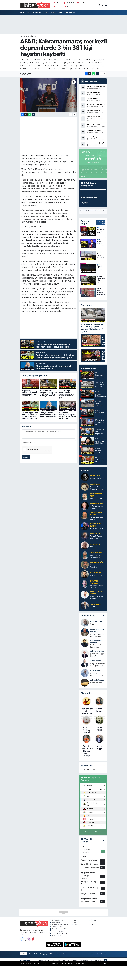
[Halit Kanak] (85, 673)
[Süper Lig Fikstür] (104, 840)
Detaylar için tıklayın (93, 832)
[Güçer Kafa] (85, 545)
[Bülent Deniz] (85, 477)
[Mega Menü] (106, 5)
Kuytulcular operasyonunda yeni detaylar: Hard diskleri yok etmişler (67, 415)
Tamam (105, 963)
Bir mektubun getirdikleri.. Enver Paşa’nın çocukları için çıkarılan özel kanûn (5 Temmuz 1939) (97, 674)
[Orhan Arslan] (85, 623)
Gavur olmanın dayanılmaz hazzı (97, 684)
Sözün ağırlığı (95, 624)
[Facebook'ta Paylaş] (86, 74)
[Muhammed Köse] (85, 564)
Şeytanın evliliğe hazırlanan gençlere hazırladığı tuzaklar (97, 646)
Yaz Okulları (94, 607)
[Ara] (99, 5)
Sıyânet (93, 547)
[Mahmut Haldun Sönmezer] (85, 632)
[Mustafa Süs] (85, 536)
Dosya (69, 7)
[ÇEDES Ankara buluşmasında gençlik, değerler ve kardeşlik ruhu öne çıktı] (67, 384)
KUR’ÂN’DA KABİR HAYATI (97, 655)
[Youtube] (32, 939)
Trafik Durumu (57, 927)
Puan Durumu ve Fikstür (60, 929)
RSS (24, 954)
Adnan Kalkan (96, 553)
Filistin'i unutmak (96, 499)
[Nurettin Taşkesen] (85, 584)
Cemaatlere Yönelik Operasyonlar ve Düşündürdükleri (96, 566)
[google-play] (72, 944)
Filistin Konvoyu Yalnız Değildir (96, 556)
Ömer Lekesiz (95, 661)
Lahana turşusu (96, 576)
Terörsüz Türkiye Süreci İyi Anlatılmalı (96, 537)
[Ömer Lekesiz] (85, 663)
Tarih (66, 12)
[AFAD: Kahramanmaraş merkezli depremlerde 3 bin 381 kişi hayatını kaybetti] (48, 95)
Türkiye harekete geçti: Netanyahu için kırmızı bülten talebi (48, 414)
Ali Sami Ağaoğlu (97, 680)
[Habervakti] (35, 4)
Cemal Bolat (95, 604)
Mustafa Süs (95, 533)
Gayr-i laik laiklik (96, 529)
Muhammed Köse (97, 562)
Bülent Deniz (95, 476)
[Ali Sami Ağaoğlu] (85, 682)
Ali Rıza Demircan (97, 651)
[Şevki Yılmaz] (85, 486)
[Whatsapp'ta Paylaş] (93, 74)
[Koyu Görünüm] (102, 5)
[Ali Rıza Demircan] (85, 654)
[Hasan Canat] (85, 574)
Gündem (30, 12)
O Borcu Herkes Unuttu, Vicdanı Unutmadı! (96, 507)
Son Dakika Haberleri (59, 933)
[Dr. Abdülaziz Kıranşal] (85, 643)
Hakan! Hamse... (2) (97, 478)
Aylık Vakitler (86, 176)
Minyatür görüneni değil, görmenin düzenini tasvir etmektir (97, 665)
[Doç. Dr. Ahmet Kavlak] (85, 526)
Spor (60, 12)
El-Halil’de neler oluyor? (96, 587)
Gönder (26, 457)
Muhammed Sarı (96, 503)
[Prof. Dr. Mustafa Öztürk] (85, 594)
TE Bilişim (103, 954)
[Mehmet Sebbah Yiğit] (85, 496)
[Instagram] (29, 939)
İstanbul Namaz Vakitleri (60, 924)
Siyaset (38, 12)
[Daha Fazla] (97, 74)
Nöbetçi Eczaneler (58, 920)
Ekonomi (53, 12)
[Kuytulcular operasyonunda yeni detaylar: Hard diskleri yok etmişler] (67, 406)
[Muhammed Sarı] (85, 506)
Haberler (23, 36)
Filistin (58, 3)
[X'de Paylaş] (89, 74)
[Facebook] (21, 939)
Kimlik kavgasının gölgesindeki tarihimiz (97, 635)
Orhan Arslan (96, 621)
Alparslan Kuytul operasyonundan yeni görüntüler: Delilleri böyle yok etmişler (48, 393)
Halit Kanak (95, 670)
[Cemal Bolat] (85, 605)
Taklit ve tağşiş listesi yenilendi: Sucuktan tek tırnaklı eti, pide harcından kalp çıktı (30, 415)
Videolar (82, 3)
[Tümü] (104, 470)
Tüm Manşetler (57, 931)
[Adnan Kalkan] (85, 555)
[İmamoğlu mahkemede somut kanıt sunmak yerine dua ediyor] (30, 384)
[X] (25, 939)
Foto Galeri (70, 3)
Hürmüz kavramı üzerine (96, 597)
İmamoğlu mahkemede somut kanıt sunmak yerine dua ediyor (29, 393)
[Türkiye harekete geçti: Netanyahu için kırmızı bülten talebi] (48, 406)
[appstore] (55, 944)
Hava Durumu (57, 922)
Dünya (45, 12)
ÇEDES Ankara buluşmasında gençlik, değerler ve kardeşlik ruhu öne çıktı (66, 394)
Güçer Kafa (95, 544)
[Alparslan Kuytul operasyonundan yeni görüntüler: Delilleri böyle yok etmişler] (48, 384)
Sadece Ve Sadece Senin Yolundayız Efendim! (97, 488)
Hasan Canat (95, 573)
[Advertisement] (57, 132)
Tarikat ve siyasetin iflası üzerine (97, 518)
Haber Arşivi (56, 935)
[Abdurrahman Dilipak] (85, 515)
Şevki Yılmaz (95, 484)
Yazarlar (59, 7)
